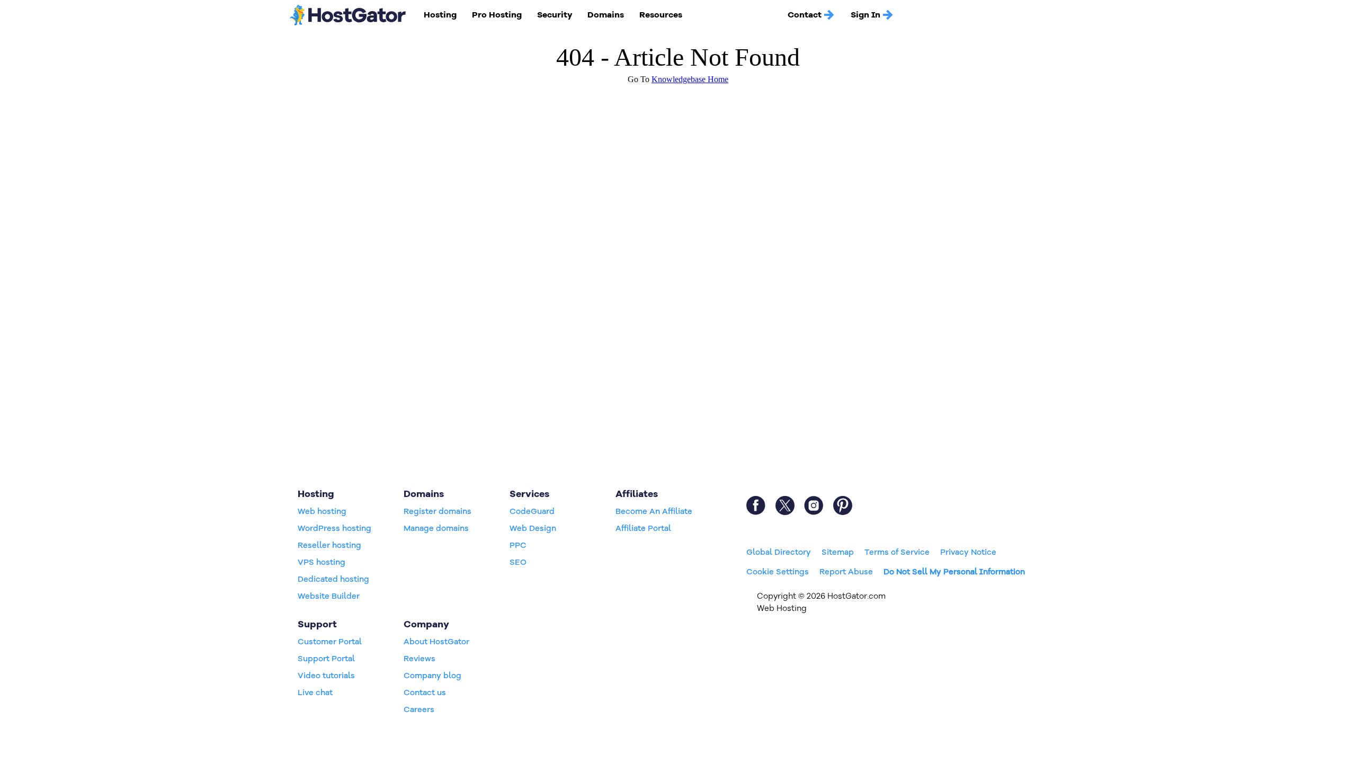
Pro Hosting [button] (497, 15)
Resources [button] (660, 15)
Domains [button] (605, 15)
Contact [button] (805, 15)
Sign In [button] (865, 15)
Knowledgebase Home (690, 79)
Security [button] (555, 15)
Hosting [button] (440, 15)
